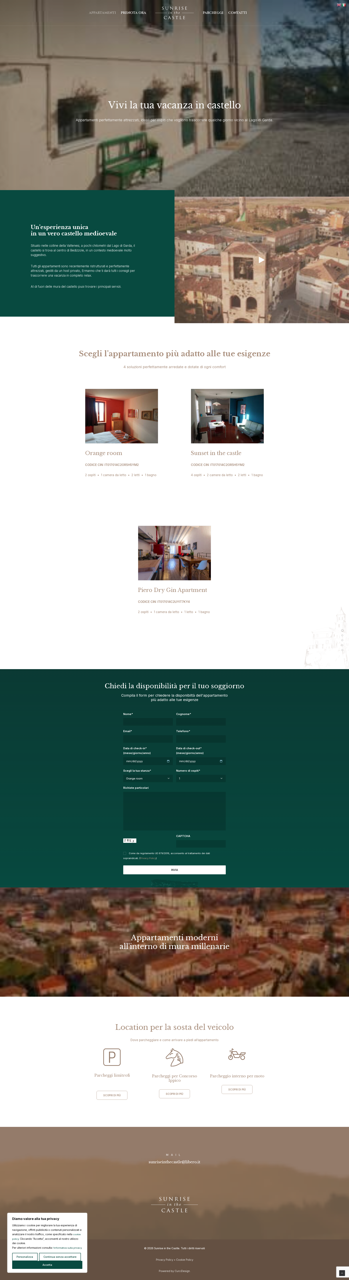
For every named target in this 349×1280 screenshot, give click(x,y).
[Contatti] (342, 650)
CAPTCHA (183, 836)
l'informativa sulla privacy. (67, 1247)
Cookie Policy (184, 1259)
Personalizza (25, 1256)
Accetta (47, 1264)
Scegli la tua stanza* (137, 770)
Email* (127, 731)
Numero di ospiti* (188, 770)
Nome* (128, 714)
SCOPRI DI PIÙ (112, 1095)
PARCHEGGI (213, 13)
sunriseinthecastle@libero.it (174, 1162)
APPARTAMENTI (102, 13)
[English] (339, 4)
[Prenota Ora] (342, 640)
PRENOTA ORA (133, 13)
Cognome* (183, 714)
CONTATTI (237, 13)
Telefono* (183, 731)
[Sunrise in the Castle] (174, 13)
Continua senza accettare (60, 1256)
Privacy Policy (148, 858)
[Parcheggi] (342, 645)
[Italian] (344, 4)
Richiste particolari (136, 787)
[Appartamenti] (342, 635)
